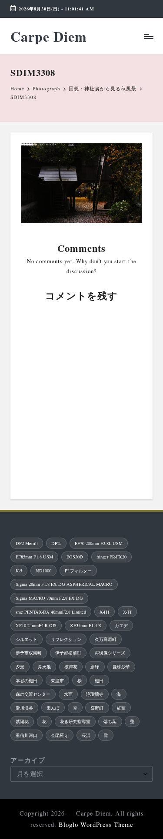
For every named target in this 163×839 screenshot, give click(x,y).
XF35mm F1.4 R (85, 625)
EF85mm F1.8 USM (34, 557)
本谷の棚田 (26, 680)
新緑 (94, 667)
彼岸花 (70, 667)
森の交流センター (33, 694)
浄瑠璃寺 (94, 694)
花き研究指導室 (75, 721)
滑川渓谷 (24, 708)
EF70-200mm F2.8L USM (99, 543)
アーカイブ (27, 760)
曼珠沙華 (121, 667)
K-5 (19, 571)
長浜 (86, 735)
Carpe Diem (48, 36)
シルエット (26, 639)
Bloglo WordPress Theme (96, 824)
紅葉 (121, 708)
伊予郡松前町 (68, 653)
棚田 (99, 680)
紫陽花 (22, 721)
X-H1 (105, 612)
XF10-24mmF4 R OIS (36, 625)
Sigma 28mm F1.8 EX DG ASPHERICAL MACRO (64, 584)
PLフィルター (78, 571)
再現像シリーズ (110, 653)
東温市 (57, 680)
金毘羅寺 (59, 735)
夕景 (20, 667)
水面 (68, 694)
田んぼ (53, 708)
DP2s (56, 543)
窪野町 (96, 708)
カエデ (121, 625)
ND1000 (43, 571)
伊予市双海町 (29, 653)
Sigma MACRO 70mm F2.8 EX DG (49, 598)
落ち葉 (109, 721)
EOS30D (75, 557)
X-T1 (127, 612)
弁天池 (44, 667)
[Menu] (148, 36)
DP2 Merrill (27, 543)
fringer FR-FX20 (111, 557)
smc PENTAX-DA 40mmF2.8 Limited (51, 612)
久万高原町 (105, 639)
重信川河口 (26, 735)
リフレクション (66, 639)
